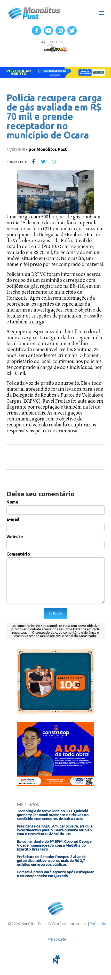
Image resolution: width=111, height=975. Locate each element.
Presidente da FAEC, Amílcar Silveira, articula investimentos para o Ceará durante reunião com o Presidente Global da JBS (54, 830)
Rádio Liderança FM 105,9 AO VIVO (55, 49)
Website (14, 536)
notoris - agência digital (55, 960)
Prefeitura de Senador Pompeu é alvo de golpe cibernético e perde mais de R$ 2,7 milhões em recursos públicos (51, 860)
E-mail (12, 519)
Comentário (18, 554)
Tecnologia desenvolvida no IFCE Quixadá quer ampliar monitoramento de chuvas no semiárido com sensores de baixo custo (53, 815)
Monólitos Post (34, 13)
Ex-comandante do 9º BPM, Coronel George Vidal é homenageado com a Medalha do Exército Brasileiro (54, 845)
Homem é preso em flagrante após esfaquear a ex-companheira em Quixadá (55, 874)
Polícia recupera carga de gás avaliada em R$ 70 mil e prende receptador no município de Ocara (54, 116)
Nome (12, 502)
